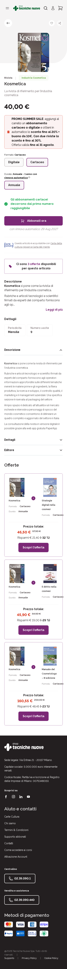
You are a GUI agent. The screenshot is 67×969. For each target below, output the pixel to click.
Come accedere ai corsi (18, 850)
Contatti (8, 843)
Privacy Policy (29, 958)
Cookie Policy (51, 958)
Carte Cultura (11, 816)
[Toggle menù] (7, 8)
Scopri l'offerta (33, 547)
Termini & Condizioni (16, 830)
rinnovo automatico (16, 177)
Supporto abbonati (15, 836)
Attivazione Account (15, 856)
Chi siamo (10, 823)
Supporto (9, 958)
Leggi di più (54, 309)
